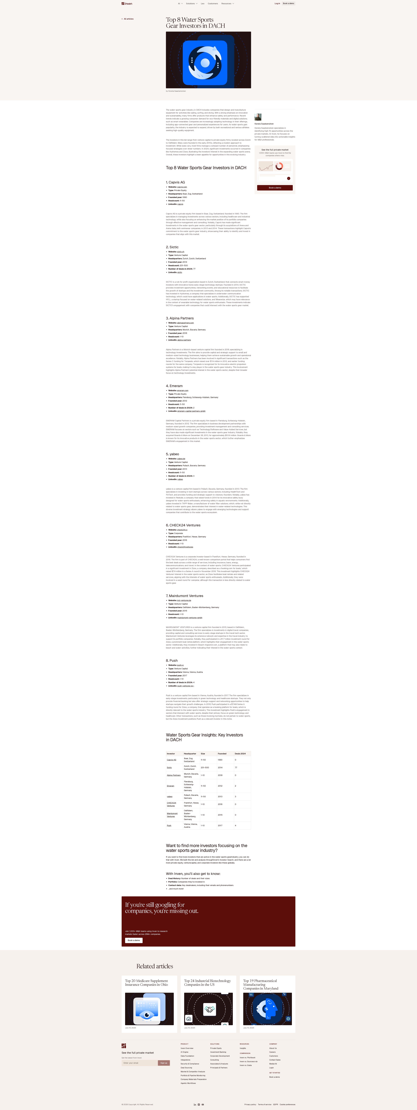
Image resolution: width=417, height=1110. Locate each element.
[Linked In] (195, 1105)
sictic (179, 272)
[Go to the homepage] (124, 1045)
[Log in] (277, 3)
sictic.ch (180, 251)
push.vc (180, 665)
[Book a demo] (288, 3)
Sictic (169, 767)
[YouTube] (203, 1105)
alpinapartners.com (185, 323)
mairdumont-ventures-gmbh (189, 617)
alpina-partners (184, 340)
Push (169, 825)
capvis (180, 204)
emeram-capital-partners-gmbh (191, 411)
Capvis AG (171, 760)
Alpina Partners (173, 775)
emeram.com (182, 390)
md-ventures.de (184, 600)
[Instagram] (199, 1105)
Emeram (170, 786)
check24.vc (182, 530)
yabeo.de (181, 458)
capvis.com (182, 187)
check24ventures (185, 547)
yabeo (180, 479)
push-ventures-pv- (185, 686)
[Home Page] (127, 3)
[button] (180, 3)
